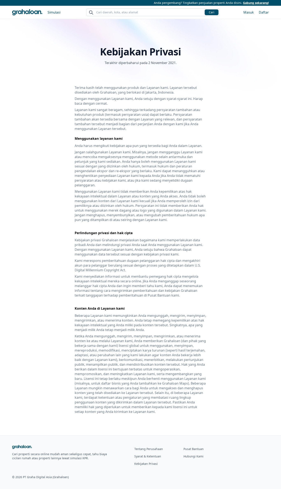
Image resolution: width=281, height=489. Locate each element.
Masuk (248, 12)
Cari (211, 12)
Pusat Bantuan (193, 449)
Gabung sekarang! (256, 3)
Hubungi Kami (193, 456)
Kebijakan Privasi (146, 464)
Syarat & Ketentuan (147, 456)
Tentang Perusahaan (148, 449)
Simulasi (54, 12)
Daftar (264, 12)
